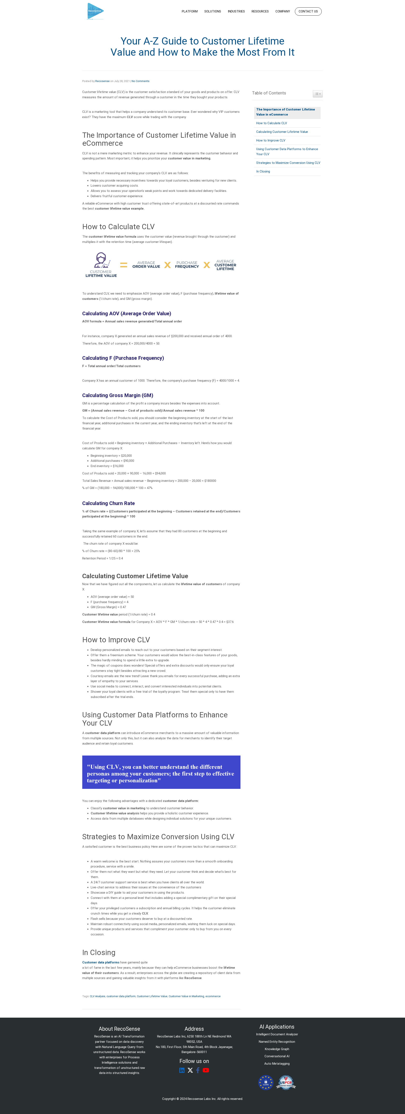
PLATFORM (190, 11)
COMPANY (282, 11)
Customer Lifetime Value (152, 996)
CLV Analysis (97, 996)
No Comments (140, 81)
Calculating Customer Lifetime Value (282, 132)
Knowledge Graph (277, 1049)
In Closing (263, 171)
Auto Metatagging (277, 1064)
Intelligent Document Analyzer (277, 1034)
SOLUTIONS (212, 11)
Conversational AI (277, 1056)
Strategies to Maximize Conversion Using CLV (288, 163)
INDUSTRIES (236, 11)
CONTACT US (308, 11)
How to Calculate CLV (271, 123)
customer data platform (121, 996)
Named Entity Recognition (277, 1042)
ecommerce (213, 996)
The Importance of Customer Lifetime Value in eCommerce (285, 112)
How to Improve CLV (270, 140)
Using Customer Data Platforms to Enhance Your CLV (287, 151)
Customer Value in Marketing (186, 996)
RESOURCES (260, 11)
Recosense (102, 81)
